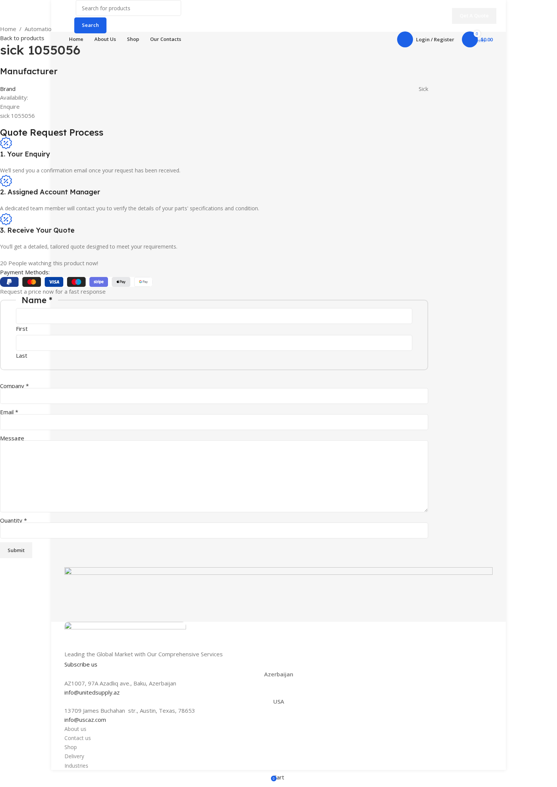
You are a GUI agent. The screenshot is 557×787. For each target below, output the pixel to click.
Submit (16, 550)
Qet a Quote (474, 15)
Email (9, 411)
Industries (76, 765)
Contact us (77, 738)
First (22, 328)
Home (8, 29)
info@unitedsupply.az (92, 692)
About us (75, 728)
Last (21, 355)
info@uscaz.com (85, 719)
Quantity (13, 520)
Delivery (74, 756)
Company (14, 385)
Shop (70, 747)
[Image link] (125, 635)
